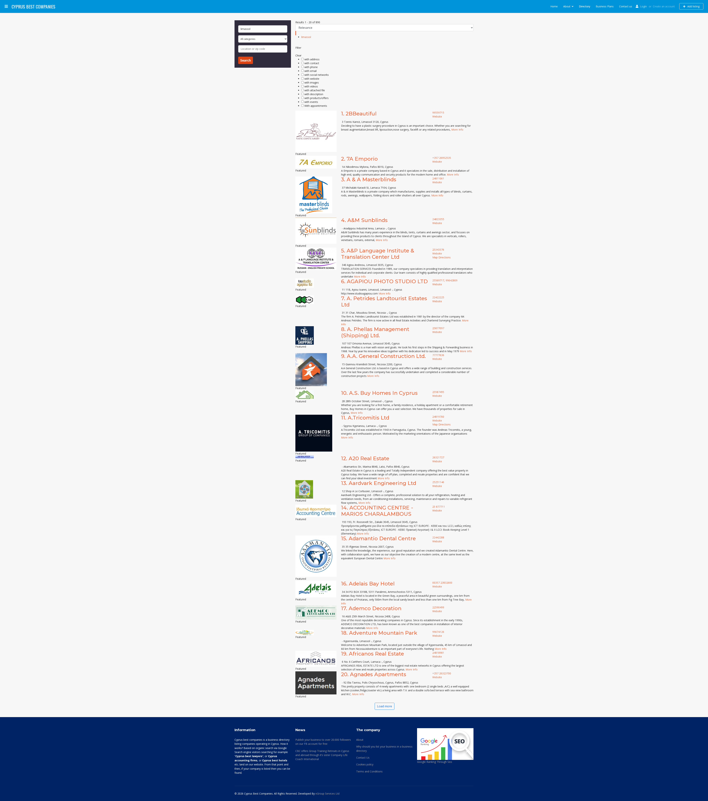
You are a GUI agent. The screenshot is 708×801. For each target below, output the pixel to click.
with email (310, 71)
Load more (384, 706)
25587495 (438, 392)
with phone (311, 67)
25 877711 (438, 506)
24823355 (438, 219)
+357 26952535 (441, 157)
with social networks (316, 75)
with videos (311, 86)
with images (311, 82)
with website (311, 78)
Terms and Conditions (369, 771)
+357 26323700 (441, 673)
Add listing (693, 6)
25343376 (438, 249)
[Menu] (6, 6)
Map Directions (441, 257)
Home (554, 6)
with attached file (314, 90)
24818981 (438, 652)
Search (245, 60)
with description (313, 94)
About (566, 6)
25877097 (438, 328)
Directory (584, 6)
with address (312, 59)
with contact (311, 63)
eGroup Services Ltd (327, 793)
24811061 (438, 178)
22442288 (438, 537)
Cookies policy (364, 764)
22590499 (438, 607)
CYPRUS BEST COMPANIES (33, 6)
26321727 (438, 457)
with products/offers (316, 98)
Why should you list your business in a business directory (384, 748)
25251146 (438, 482)
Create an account (664, 6)
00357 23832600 (442, 582)
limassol (306, 37)
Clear (298, 55)
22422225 (438, 297)
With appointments (315, 106)
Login (643, 6)
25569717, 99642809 (444, 280)
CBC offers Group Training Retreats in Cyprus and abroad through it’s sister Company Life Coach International (322, 755)
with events (311, 102)
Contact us (625, 6)
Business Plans (605, 6)
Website (437, 116)
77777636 (438, 355)
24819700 (438, 416)
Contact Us (362, 757)
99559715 (438, 112)
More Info (457, 129)
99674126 (438, 632)
